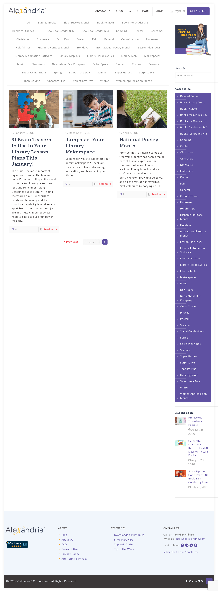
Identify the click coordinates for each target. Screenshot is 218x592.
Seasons (154, 64)
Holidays (82, 48)
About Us (67, 540)
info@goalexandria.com (190, 539)
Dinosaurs (43, 39)
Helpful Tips (23, 48)
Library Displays (70, 56)
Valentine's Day (83, 81)
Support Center (124, 544)
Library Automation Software (33, 56)
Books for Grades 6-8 (25, 31)
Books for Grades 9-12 (60, 31)
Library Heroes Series (100, 56)
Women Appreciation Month (134, 81)
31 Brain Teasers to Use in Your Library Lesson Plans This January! (31, 152)
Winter (104, 81)
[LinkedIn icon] (196, 581)
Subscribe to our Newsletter (180, 552)
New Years (38, 64)
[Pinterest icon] (199, 581)
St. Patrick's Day (79, 73)
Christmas (157, 31)
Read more (50, 229)
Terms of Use (70, 549)
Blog (64, 535)
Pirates (120, 64)
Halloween (152, 39)
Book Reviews (105, 23)
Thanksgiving (32, 81)
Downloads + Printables (129, 535)
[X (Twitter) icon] (190, 581)
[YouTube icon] (193, 581)
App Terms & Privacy (74, 559)
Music (20, 64)
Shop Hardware (123, 540)
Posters (136, 64)
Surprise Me (146, 73)
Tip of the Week (124, 549)
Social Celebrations (34, 73)
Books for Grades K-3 (95, 31)
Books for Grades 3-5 (135, 23)
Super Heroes (123, 73)
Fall (94, 39)
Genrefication (130, 39)
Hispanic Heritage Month (54, 48)
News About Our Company (68, 64)
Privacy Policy (70, 554)
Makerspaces (152, 56)
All (29, 23)
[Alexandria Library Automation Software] (27, 11)
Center (139, 31)
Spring (58, 73)
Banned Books (47, 23)
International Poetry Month (113, 48)
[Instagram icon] (202, 581)
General (109, 39)
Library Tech (129, 56)
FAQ (64, 544)
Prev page (72, 242)
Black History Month (76, 23)
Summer (102, 73)
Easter (81, 39)
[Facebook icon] (187, 581)
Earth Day (63, 39)
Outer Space (100, 64)
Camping (121, 31)
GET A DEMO (198, 11)
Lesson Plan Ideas (149, 48)
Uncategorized (56, 81)
